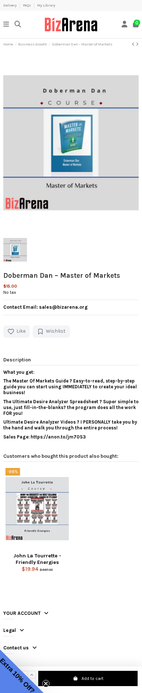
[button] (22, 671)
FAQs (27, 5)
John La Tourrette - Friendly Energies (37, 558)
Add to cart (92, 678)
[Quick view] (37, 547)
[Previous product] (134, 44)
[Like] (27, 547)
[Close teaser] (46, 683)
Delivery (10, 5)
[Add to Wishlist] (47, 547)
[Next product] (137, 44)
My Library (46, 5)
